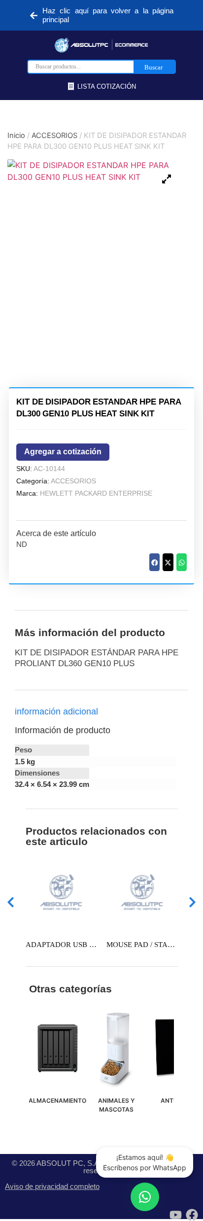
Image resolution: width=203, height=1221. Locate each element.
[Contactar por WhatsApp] (145, 1197)
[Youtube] (175, 1215)
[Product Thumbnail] (166, 179)
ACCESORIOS (54, 135)
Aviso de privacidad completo (52, 1186)
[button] (154, 562)
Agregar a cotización (63, 451)
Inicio (16, 135)
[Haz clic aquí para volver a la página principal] (34, 15)
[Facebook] (192, 1215)
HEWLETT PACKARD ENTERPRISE (96, 493)
